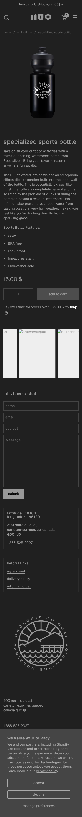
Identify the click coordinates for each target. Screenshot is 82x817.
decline (38, 794)
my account (16, 571)
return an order (19, 586)
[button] (6, 17)
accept (38, 783)
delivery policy (18, 578)
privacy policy (47, 771)
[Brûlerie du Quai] (41, 17)
